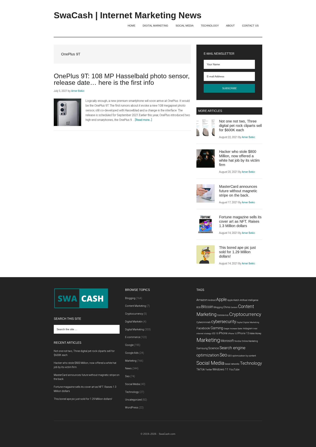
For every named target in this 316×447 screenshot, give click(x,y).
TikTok (200, 369)
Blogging (130, 298)
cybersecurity (223, 321)
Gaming (216, 328)
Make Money (255, 333)
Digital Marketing (134, 329)
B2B (198, 307)
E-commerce (132, 337)
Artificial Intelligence (249, 300)
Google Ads (132, 352)
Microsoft (227, 341)
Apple (221, 299)
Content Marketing (135, 305)
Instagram (248, 328)
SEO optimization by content (242, 355)
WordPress (131, 407)
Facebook (203, 328)
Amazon (202, 300)
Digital (240, 322)
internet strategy (203, 333)
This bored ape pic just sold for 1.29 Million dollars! (237, 252)
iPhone (223, 333)
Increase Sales (236, 328)
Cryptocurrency (134, 313)
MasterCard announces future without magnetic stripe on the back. (238, 190)
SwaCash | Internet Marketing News (128, 15)
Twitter (208, 369)
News (128, 368)
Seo (127, 376)
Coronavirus (223, 315)
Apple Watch (233, 300)
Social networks (232, 364)
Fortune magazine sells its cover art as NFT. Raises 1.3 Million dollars (240, 221)
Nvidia (237, 341)
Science (213, 348)
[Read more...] (143, 120)
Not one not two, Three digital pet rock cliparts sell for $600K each (240, 125)
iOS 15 (215, 333)
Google (129, 345)
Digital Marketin (133, 321)
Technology (132, 392)
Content (234, 307)
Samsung (202, 348)
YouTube (234, 369)
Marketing (130, 360)
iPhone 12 (232, 333)
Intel (255, 328)
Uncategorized (133, 399)
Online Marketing (250, 341)
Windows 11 (220, 369)
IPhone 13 (243, 333)
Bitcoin (207, 306)
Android (212, 300)
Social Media (132, 384)
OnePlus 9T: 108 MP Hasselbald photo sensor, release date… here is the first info (122, 79)
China (226, 307)
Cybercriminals (203, 322)
